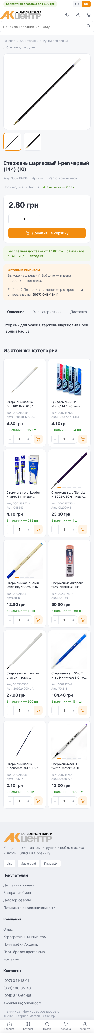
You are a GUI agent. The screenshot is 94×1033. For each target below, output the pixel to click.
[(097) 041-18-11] (66, 15)
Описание (16, 312)
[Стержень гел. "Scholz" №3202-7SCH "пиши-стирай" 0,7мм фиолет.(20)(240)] (69, 470)
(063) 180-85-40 (17, 988)
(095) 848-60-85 (17, 995)
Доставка (78, 312)
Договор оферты (17, 900)
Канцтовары (29, 41)
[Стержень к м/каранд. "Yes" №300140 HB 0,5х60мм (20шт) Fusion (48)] (69, 561)
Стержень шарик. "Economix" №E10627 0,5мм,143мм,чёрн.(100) (25, 768)
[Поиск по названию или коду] (88, 26)
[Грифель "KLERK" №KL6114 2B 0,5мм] (69, 380)
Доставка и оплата (18, 885)
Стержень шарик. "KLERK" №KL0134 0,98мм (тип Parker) (21, 406)
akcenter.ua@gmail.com (22, 1003)
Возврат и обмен (17, 893)
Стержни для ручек (20, 47)
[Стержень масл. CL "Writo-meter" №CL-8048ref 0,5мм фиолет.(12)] (69, 742)
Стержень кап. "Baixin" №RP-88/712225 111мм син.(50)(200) (23, 587)
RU (86, 4)
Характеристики (47, 312)
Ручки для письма (56, 41)
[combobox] (41, 26)
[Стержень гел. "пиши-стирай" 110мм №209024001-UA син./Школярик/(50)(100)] (25, 651)
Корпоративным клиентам (25, 937)
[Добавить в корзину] (38, 439)
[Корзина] (88, 15)
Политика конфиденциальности (29, 908)
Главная (9, 41)
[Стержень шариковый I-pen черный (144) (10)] (12, 142)
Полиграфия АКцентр (20, 944)
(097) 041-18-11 (46, 294)
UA (77, 4)
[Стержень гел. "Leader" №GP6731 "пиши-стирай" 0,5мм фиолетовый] (25, 470)
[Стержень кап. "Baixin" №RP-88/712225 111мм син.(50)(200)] (25, 561)
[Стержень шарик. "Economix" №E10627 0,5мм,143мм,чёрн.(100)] (25, 742)
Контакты (11, 959)
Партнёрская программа (24, 952)
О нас (8, 929)
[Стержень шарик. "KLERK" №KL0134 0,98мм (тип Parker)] (25, 380)
